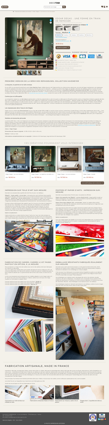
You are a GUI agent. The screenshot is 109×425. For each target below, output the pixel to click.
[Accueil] (13, 11)
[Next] (101, 163)
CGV (14, 420)
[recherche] (64, 7)
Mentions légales (7, 420)
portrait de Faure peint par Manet (38, 93)
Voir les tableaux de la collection (91, 183)
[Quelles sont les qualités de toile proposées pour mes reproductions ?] (87, 25)
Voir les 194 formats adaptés (61, 37)
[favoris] (102, 7)
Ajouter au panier (62, 47)
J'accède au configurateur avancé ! (63, 40)
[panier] (107, 7)
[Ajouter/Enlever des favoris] (51, 23)
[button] (6, 43)
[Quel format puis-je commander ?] (69, 32)
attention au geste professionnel (87, 125)
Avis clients (19, 420)
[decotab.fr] (54, 3)
